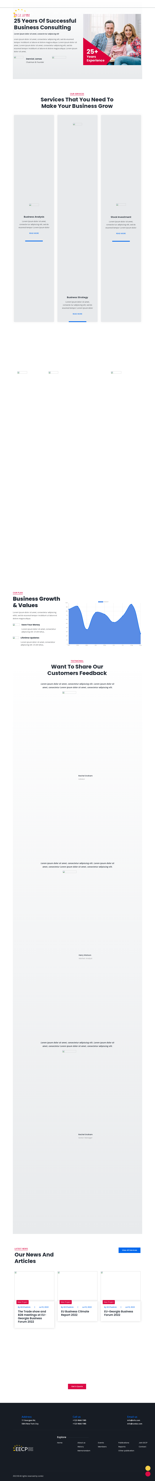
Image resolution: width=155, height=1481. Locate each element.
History (81, 1446)
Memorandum (84, 1450)
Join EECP (116, 13)
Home (56, 13)
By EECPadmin (24, 1307)
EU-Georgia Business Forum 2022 (118, 1313)
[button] (34, 233)
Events (77, 13)
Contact (129, 13)
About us (66, 13)
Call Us (18, 4)
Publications (102, 13)
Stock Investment (121, 217)
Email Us (31, 4)
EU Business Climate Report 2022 (75, 1313)
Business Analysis (34, 216)
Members (88, 13)
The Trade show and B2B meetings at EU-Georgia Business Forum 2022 (32, 1317)
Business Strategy (77, 297)
